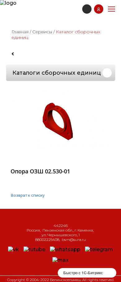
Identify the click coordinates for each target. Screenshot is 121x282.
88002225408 (47, 239)
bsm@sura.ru (74, 239)
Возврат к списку (28, 195)
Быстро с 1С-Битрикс (83, 272)
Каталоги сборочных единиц (56, 72)
